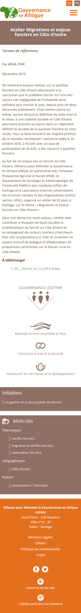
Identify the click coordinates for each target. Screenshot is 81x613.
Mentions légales (40, 537)
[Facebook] (36, 569)
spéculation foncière (26, 452)
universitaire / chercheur (30, 485)
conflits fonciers (23, 438)
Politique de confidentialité (40, 549)
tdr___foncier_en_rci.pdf (31, 268)
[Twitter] (45, 569)
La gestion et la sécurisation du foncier (33, 402)
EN (69, 3)
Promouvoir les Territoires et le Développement (40, 374)
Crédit (40, 555)
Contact (40, 543)
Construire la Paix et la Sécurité (40, 354)
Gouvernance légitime (40, 287)
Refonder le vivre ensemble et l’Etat (40, 334)
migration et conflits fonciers (32, 446)
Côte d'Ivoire (21, 469)
